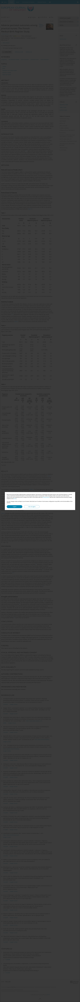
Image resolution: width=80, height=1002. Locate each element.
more (15, 498)
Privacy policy (46, 497)
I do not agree (31, 506)
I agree (14, 506)
